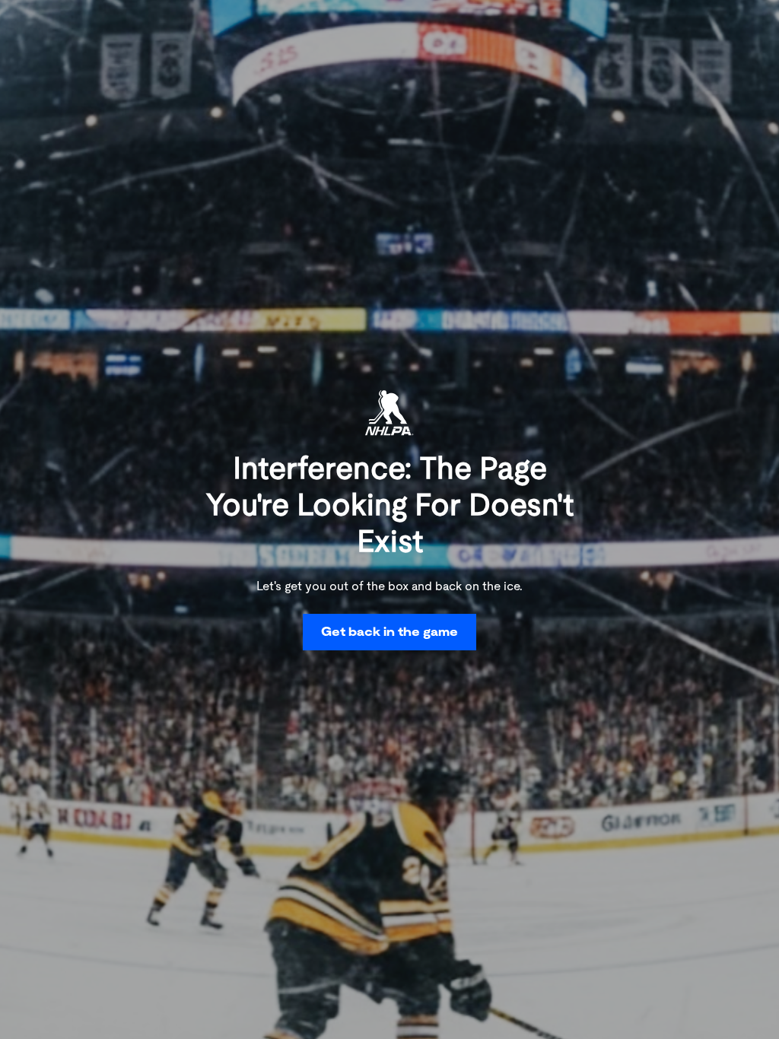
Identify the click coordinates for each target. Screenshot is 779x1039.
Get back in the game (389, 631)
